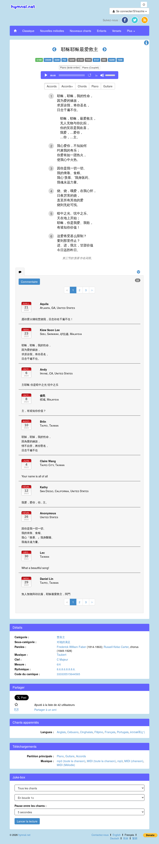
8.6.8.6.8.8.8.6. (66, 669)
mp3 (120, 761)
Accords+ (67, 86)
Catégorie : (22, 637)
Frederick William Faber (71, 647)
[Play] (46, 75)
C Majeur (62, 659)
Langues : (47, 732)
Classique (28, 31)
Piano (95, 86)
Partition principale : (40, 756)
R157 (96, 59)
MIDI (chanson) (133, 761)
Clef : (18, 659)
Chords (82, 86)
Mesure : (20, 664)
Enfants (101, 31)
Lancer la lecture (27, 821)
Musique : (21, 654)
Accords (52, 86)
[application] (79, 75)
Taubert (61, 654)
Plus (130, 31)
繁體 (134, 838)
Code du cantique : (27, 674)
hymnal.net (24, 835)
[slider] (110, 74)
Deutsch (114, 838)
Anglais (61, 732)
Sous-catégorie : (25, 642)
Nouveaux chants (80, 31)
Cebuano (73, 732)
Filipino (98, 732)
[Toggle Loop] (90, 75)
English (117, 835)
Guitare (107, 86)
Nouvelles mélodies (52, 31)
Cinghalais (86, 732)
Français (110, 732)
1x (96, 75)
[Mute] (102, 75)
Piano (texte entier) (70, 67)
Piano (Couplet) (90, 67)
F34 (64, 59)
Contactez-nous (100, 835)
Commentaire (29, 282)
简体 (125, 838)
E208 (57, 59)
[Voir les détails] (146, 44)
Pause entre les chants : (31, 806)
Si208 (112, 59)
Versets (116, 31)
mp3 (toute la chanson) (71, 761)
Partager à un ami (45, 710)
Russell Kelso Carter (116, 647)
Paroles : (20, 647)
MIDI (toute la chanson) (101, 761)
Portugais (123, 732)
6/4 (59, 664)
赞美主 (61, 637)
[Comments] (20, 272)
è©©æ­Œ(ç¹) (137, 732)
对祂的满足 (63, 642)
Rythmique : (23, 669)
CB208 (48, 59)
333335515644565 (68, 674)
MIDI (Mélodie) (66, 765)
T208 (120, 59)
